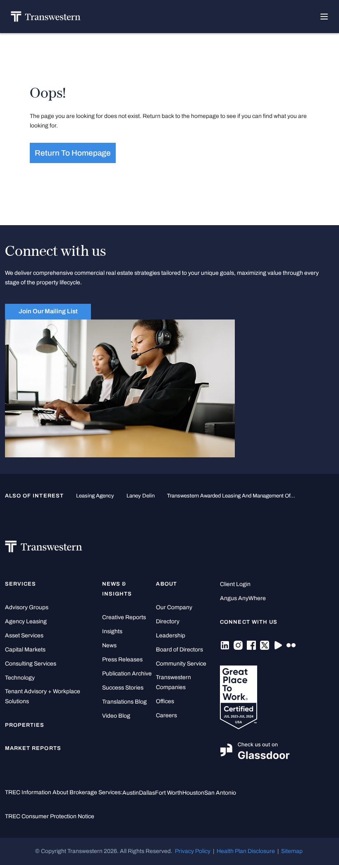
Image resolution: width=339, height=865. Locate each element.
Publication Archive (127, 673)
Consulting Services (30, 664)
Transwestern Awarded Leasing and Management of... (231, 496)
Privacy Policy (192, 851)
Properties (25, 725)
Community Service (181, 664)
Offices (165, 701)
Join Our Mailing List (48, 311)
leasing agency (95, 496)
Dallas (147, 793)
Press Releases (122, 659)
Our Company (174, 607)
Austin (130, 793)
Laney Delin (141, 496)
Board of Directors (179, 649)
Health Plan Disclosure (246, 851)
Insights (112, 631)
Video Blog (116, 716)
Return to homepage (73, 153)
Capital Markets (25, 649)
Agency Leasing (26, 621)
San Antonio (220, 793)
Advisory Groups (26, 607)
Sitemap (292, 851)
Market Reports (33, 748)
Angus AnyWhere (243, 598)
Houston (193, 793)
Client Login (235, 584)
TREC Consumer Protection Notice (49, 816)
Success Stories (122, 688)
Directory (167, 621)
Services (20, 584)
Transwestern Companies (173, 682)
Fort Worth (168, 793)
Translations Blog (124, 702)
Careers (166, 715)
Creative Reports (124, 617)
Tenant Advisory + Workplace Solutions (42, 696)
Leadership (170, 635)
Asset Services (24, 635)
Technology (20, 678)
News (109, 645)
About (166, 584)
